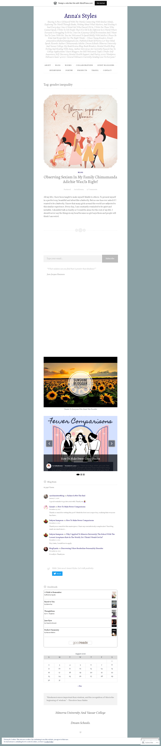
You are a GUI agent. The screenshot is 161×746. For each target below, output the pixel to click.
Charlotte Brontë (51, 623)
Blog (58, 65)
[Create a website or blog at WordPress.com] (80, 732)
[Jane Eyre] (114, 626)
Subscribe (110, 258)
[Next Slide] (112, 444)
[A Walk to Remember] (114, 598)
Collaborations (84, 65)
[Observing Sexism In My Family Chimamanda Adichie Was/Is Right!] (80, 131)
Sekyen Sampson (56, 520)
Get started (101, 3)
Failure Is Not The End (76, 496)
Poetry (69, 70)
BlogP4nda (53, 548)
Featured (67, 189)
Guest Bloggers (105, 65)
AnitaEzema (79, 189)
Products (82, 70)
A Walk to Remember (53, 592)
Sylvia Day (49, 604)
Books (68, 65)
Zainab (52, 507)
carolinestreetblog (56, 496)
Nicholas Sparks (51, 595)
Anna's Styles (80, 16)
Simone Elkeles (50, 632)
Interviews (55, 70)
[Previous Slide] (49, 444)
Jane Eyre (48, 620)
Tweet (59, 574)
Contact (107, 70)
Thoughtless (49, 611)
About (48, 65)
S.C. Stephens (50, 614)
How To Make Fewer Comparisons (80, 458)
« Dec (80, 686)
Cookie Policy (48, 742)
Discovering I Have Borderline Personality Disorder (82, 548)
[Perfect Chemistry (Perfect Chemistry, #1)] (114, 635)
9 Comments (92, 189)
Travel (95, 70)
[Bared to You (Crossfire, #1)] (114, 607)
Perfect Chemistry (51, 630)
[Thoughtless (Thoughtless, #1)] (114, 617)
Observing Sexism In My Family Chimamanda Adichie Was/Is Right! (80, 179)
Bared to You (49, 602)
